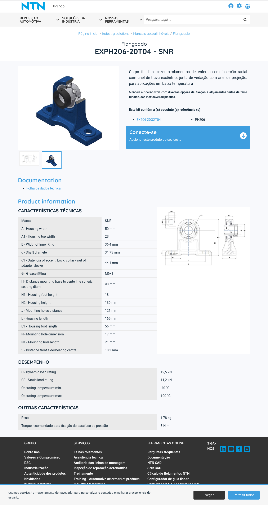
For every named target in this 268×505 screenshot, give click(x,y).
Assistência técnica (88, 457)
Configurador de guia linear (168, 479)
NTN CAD (154, 463)
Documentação (158, 457)
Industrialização (36, 468)
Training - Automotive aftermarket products (106, 479)
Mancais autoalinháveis (151, 33)
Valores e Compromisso (42, 457)
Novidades (32, 479)
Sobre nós (32, 452)
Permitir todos (244, 495)
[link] (230, 7)
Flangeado (181, 33)
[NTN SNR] (33, 6)
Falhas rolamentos (88, 452)
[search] (245, 19)
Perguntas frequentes (163, 452)
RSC (27, 463)
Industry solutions (115, 33)
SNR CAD (154, 468)
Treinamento (83, 473)
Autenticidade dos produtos (45, 473)
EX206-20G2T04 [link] (149, 120)
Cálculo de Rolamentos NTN (168, 473)
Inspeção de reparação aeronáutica (100, 468)
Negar (209, 495)
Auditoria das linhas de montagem (99, 463)
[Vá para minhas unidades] (239, 7)
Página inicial (88, 33)
